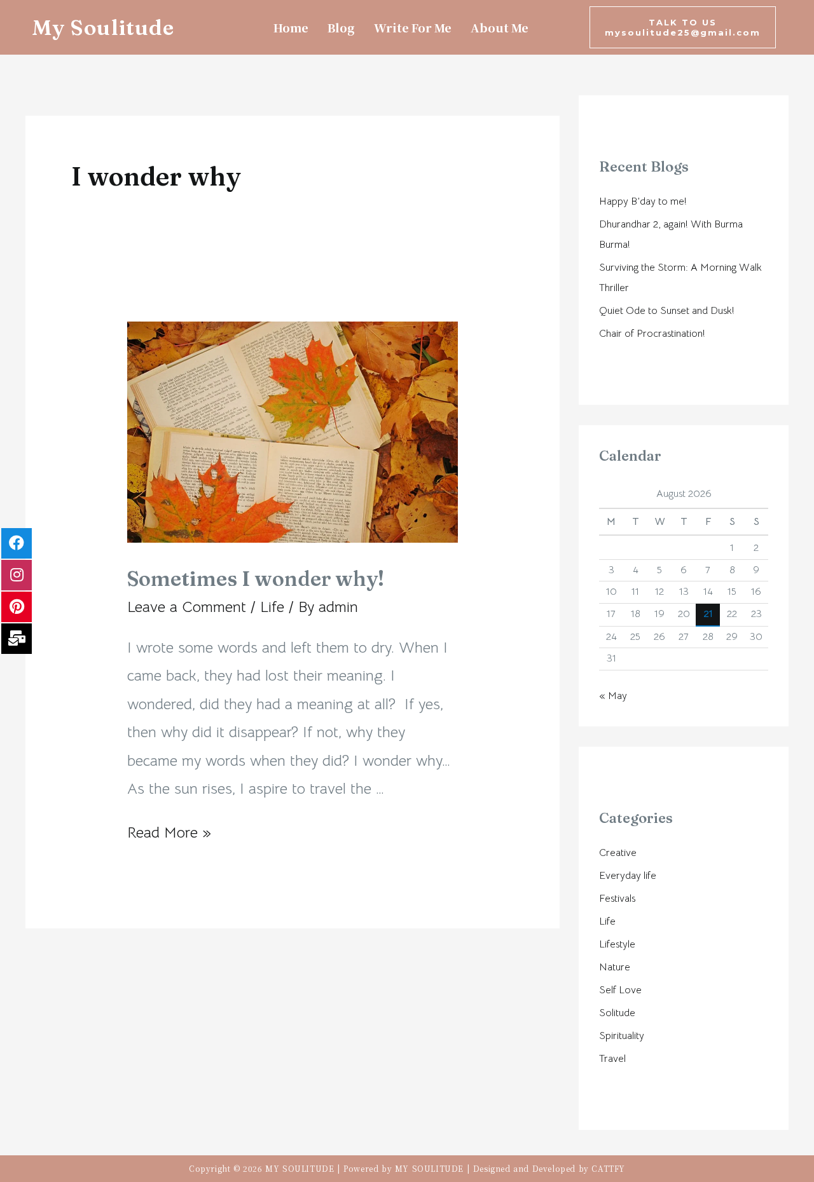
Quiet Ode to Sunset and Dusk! (667, 310)
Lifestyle (617, 944)
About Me (499, 27)
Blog (341, 27)
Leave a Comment (186, 606)
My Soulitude (103, 27)
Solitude (617, 1013)
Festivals (617, 898)
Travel (612, 1058)
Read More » (169, 832)
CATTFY (608, 1168)
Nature (614, 967)
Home (290, 27)
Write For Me (413, 27)
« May (613, 696)
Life (272, 606)
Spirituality (621, 1035)
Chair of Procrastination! (652, 333)
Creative (618, 852)
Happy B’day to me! (643, 201)
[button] (683, 27)
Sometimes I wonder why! (255, 578)
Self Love (620, 990)
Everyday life (627, 875)
